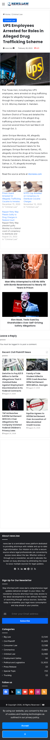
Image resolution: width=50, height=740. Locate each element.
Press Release (10, 667)
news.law (8, 48)
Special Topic (10, 671)
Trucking (7, 675)
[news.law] (18, 4)
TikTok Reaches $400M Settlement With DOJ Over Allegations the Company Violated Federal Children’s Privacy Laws (12, 422)
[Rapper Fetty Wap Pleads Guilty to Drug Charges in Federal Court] (13, 225)
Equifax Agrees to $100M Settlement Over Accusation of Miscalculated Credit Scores (36, 419)
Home (7, 14)
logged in (16, 344)
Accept (25, 725)
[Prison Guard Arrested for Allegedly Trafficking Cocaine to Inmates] (11, 186)
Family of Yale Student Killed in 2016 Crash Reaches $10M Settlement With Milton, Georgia (37, 379)
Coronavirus (9, 650)
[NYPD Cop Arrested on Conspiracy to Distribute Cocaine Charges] (33, 186)
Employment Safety (12, 658)
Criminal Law (17, 14)
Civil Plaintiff (9, 641)
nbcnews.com (35, 174)
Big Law (7, 637)
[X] (18, 569)
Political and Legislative (14, 662)
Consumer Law (10, 645)
